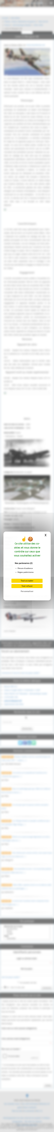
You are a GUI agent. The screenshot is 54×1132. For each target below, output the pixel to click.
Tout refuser (27, 586)
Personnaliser (27, 591)
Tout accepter (27, 580)
